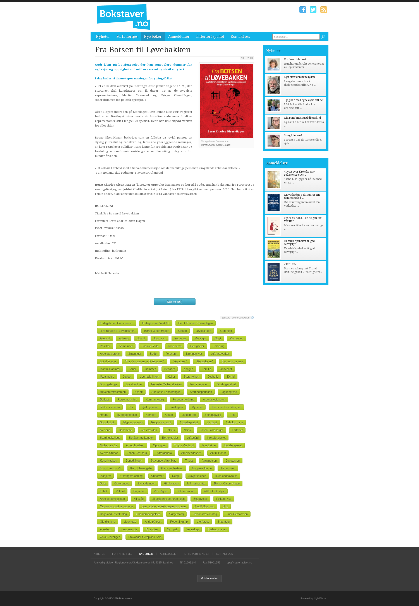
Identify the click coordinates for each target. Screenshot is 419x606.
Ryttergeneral (164, 453)
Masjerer (105, 476)
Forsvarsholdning (183, 399)
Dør (131, 407)
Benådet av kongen (141, 437)
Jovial (141, 338)
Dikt (225, 506)
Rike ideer (152, 529)
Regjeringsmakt (161, 422)
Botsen (182, 330)
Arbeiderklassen (191, 453)
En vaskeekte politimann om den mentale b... (302, 196)
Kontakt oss (240, 36)
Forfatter (237, 430)
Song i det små (293, 135)
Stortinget (226, 330)
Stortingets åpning (131, 476)
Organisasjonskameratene (116, 506)
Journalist (159, 338)
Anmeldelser (179, 36)
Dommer (150, 369)
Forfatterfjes (127, 36)
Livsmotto (130, 521)
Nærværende (128, 529)
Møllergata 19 (108, 445)
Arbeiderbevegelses (148, 514)
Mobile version (209, 578)
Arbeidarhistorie (110, 353)
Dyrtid (231, 376)
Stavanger (134, 353)
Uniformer (157, 476)
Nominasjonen (199, 384)
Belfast (104, 399)
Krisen (169, 414)
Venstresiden (149, 430)
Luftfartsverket (220, 353)
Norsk (187, 430)
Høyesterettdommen (113, 392)
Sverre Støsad (109, 453)
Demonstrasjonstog (204, 514)
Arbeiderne (175, 346)
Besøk (138, 392)
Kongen (188, 369)
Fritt (232, 414)
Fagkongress (229, 392)
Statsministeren (110, 407)
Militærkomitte (196, 483)
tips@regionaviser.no (239, 562)
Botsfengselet (233, 445)
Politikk (170, 430)
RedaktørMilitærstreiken (166, 384)
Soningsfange (108, 384)
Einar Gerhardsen (237, 514)
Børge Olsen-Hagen (156, 330)
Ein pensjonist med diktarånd (302, 117)
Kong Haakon (108, 460)
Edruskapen (175, 407)
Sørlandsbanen (217, 529)
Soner (132, 369)
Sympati (172, 529)
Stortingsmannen (232, 361)
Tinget (189, 460)
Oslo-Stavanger (110, 537)
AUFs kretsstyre (214, 491)
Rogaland (139, 491)
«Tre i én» (290, 264)
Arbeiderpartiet (189, 422)
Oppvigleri (159, 445)
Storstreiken (191, 376)
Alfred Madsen (135, 445)
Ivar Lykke (209, 445)
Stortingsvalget (226, 384)
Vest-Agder (161, 491)
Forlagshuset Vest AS (156, 323)
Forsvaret (171, 353)
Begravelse (200, 498)
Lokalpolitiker (134, 384)
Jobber (127, 376)
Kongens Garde (202, 468)
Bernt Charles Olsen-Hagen (195, 323)
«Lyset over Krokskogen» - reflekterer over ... (300, 173)
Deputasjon (232, 460)
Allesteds (106, 529)
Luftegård (193, 437)
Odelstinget (121, 483)
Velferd (120, 491)
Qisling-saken (150, 407)
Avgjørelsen (209, 460)
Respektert (237, 338)
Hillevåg (139, 498)
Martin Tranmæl (110, 369)
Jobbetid (213, 376)
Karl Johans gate (141, 468)
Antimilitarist (218, 453)
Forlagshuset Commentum (116, 323)
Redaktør (180, 338)
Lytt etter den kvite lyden (299, 77)
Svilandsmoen (146, 483)
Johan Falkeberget (211, 430)
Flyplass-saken (133, 422)
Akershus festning (171, 468)
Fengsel (105, 338)
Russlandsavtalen (226, 476)
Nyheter (103, 36)
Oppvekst (226, 369)
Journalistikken (149, 376)
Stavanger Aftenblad (163, 460)
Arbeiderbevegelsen (112, 498)
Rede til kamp (179, 521)
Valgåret (212, 422)
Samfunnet (126, 346)
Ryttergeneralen (127, 414)
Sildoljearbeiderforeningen (168, 498)
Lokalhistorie (108, 361)
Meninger (200, 338)
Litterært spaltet (210, 36)
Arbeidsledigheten (214, 399)
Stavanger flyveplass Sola (144, 537)
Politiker (105, 346)
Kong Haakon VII (111, 468)
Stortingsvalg (212, 414)
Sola (103, 483)
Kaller (171, 376)
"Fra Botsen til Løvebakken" (118, 330)
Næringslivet (194, 353)
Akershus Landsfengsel (166, 392)
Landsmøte (189, 414)
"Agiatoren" (180, 361)
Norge (176, 476)
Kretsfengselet (216, 437)
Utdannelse (107, 376)
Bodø (153, 353)
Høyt (218, 338)
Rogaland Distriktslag (113, 514)
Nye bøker (153, 36)
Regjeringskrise (127, 399)
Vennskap (192, 529)
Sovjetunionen (197, 476)
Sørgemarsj (176, 514)
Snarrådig (224, 521)
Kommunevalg (155, 399)
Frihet (103, 491)
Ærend (104, 414)
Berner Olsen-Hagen (227, 483)
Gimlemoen (171, 483)
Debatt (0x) (174, 301)
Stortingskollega (110, 437)
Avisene (105, 430)
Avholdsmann (234, 422)
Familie (206, 369)
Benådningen (134, 460)
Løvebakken (203, 330)
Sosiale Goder (150, 346)
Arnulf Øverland (204, 506)
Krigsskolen (227, 468)
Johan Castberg (137, 453)
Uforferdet (202, 521)
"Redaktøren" (204, 361)
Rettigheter (197, 346)
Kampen (151, 414)
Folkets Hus (224, 498)
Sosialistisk (107, 422)
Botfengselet (170, 437)
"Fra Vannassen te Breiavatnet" (144, 361)
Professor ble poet (295, 59)
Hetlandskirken (186, 491)
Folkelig (124, 338)
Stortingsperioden (201, 392)
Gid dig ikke (107, 521)
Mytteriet (197, 407)
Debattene (125, 430)
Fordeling (218, 346)
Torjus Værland (184, 445)
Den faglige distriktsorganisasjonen (164, 506)
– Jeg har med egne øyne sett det (303, 100)
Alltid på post (153, 521)
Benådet (169, 369)
